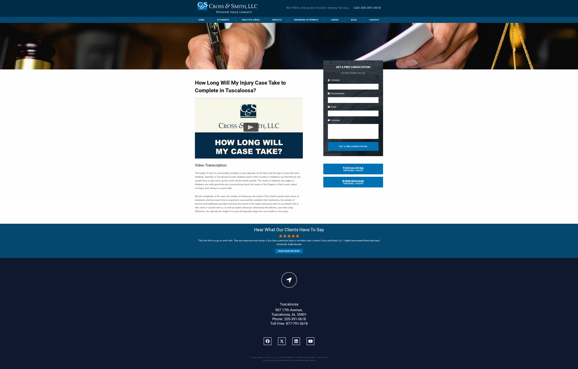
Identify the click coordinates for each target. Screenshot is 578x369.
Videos (335, 20)
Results (276, 20)
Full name (335, 80)
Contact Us (322, 357)
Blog (354, 20)
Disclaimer (310, 357)
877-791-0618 (297, 323)
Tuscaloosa (353, 169)
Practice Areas (251, 20)
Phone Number (337, 93)
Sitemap (299, 357)
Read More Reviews (289, 251)
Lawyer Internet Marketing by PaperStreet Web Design (289, 360)
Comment (335, 120)
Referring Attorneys (306, 20)
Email (333, 107)
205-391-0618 (371, 7)
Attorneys (223, 20)
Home (202, 20)
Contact (374, 20)
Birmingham (353, 182)
